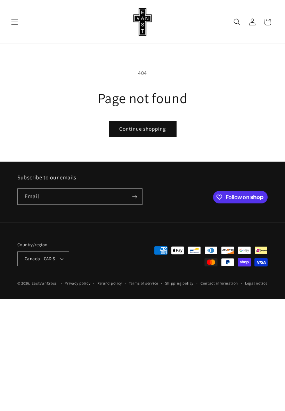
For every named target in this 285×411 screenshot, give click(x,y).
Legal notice (256, 283)
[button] (14, 22)
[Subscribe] (134, 196)
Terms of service (143, 283)
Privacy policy (77, 283)
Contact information (219, 283)
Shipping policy (179, 283)
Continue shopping (142, 128)
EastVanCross (44, 283)
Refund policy (109, 283)
